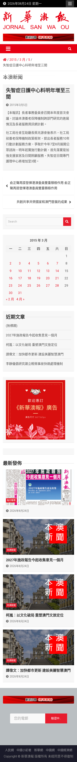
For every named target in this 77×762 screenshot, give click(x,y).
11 (29, 271)
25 (29, 285)
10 (20, 271)
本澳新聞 (11, 550)
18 (29, 278)
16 (10, 278)
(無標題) (11, 326)
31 (20, 293)
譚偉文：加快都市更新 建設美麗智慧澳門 (35, 354)
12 (38, 271)
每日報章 (11, 500)
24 (20, 285)
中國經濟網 (64, 750)
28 (57, 285)
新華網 (38, 750)
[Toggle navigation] (8, 48)
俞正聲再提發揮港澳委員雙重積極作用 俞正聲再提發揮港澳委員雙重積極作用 (40, 185)
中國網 (50, 750)
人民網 (9, 750)
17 (20, 278)
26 (38, 285)
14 (57, 271)
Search (67, 221)
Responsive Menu (70, 3)
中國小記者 (24, 750)
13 (48, 271)
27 (48, 285)
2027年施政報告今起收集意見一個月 (31, 335)
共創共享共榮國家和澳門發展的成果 (42, 202)
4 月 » (20, 299)
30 (10, 293)
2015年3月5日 (18, 105)
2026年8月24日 (19, 510)
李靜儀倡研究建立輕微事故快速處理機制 (34, 364)
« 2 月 (10, 299)
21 (57, 278)
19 (38, 278)
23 (10, 285)
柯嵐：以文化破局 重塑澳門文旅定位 (31, 345)
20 (48, 278)
